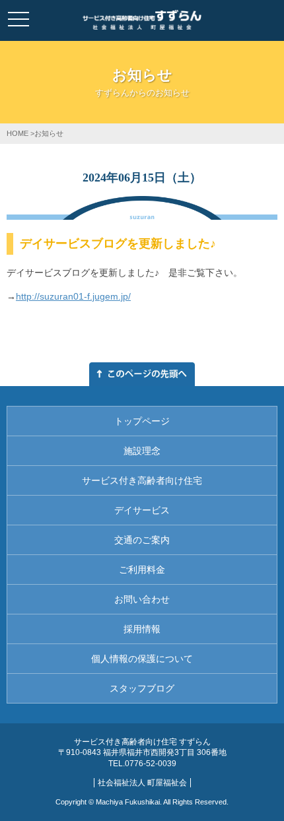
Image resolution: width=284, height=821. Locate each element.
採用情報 (142, 629)
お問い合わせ (142, 599)
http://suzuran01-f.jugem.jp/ (73, 296)
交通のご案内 (142, 540)
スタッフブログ (142, 688)
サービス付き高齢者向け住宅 (142, 480)
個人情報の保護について (142, 658)
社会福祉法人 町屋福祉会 (142, 782)
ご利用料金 (142, 569)
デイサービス (142, 510)
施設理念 (142, 450)
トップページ (142, 421)
